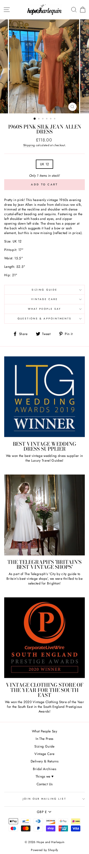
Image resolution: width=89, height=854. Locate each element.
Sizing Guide (44, 290)
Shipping (29, 145)
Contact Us (44, 784)
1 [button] (35, 119)
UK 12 (44, 164)
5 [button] (51, 119)
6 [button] (55, 119)
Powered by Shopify (44, 850)
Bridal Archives (44, 768)
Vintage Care (44, 299)
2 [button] (39, 119)
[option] (44, 66)
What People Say (44, 309)
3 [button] (43, 119)
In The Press (44, 738)
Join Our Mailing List (44, 799)
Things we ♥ (45, 776)
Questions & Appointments (44, 318)
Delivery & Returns (44, 761)
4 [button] (47, 119)
